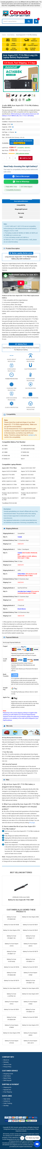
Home (4, 35)
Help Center (6, 1099)
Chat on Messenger (22, 176)
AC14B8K (5, 452)
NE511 (23, 459)
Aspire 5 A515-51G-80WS (9, 471)
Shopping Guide (8, 1073)
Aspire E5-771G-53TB (8, 474)
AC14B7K (5, 449)
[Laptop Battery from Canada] (16, 16)
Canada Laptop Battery (20, 1127)
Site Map (6, 1105)
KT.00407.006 (25, 455)
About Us (6, 1060)
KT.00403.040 (6, 455)
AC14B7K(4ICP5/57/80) (28, 449)
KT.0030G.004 (25, 452)
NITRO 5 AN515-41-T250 (28, 478)
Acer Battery (10, 35)
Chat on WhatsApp (22, 182)
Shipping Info (7, 1087)
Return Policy (7, 1078)
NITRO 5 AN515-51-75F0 (28, 481)
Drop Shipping (7, 1092)
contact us (31, 435)
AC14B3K (5, 445)
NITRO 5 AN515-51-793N (28, 484)
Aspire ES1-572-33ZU (27, 474)
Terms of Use (7, 1064)
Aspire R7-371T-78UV (8, 478)
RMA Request (7, 1080)
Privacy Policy (7, 1066)
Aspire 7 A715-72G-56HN (28, 471)
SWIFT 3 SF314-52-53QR (28, 498)
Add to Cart (26, 158)
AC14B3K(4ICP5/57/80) (28, 445)
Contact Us (6, 1101)
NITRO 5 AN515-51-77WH (9, 484)
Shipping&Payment (21, 209)
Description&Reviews (21, 201)
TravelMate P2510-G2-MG (9, 503)
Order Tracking (7, 1103)
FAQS (21, 217)
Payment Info (7, 1089)
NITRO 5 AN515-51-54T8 (9, 481)
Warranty (21, 213)
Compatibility (21, 205)
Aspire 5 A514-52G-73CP (28, 468)
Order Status (7, 1076)
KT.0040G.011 (6, 459)
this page (32, 822)
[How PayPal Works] (8, 1121)
